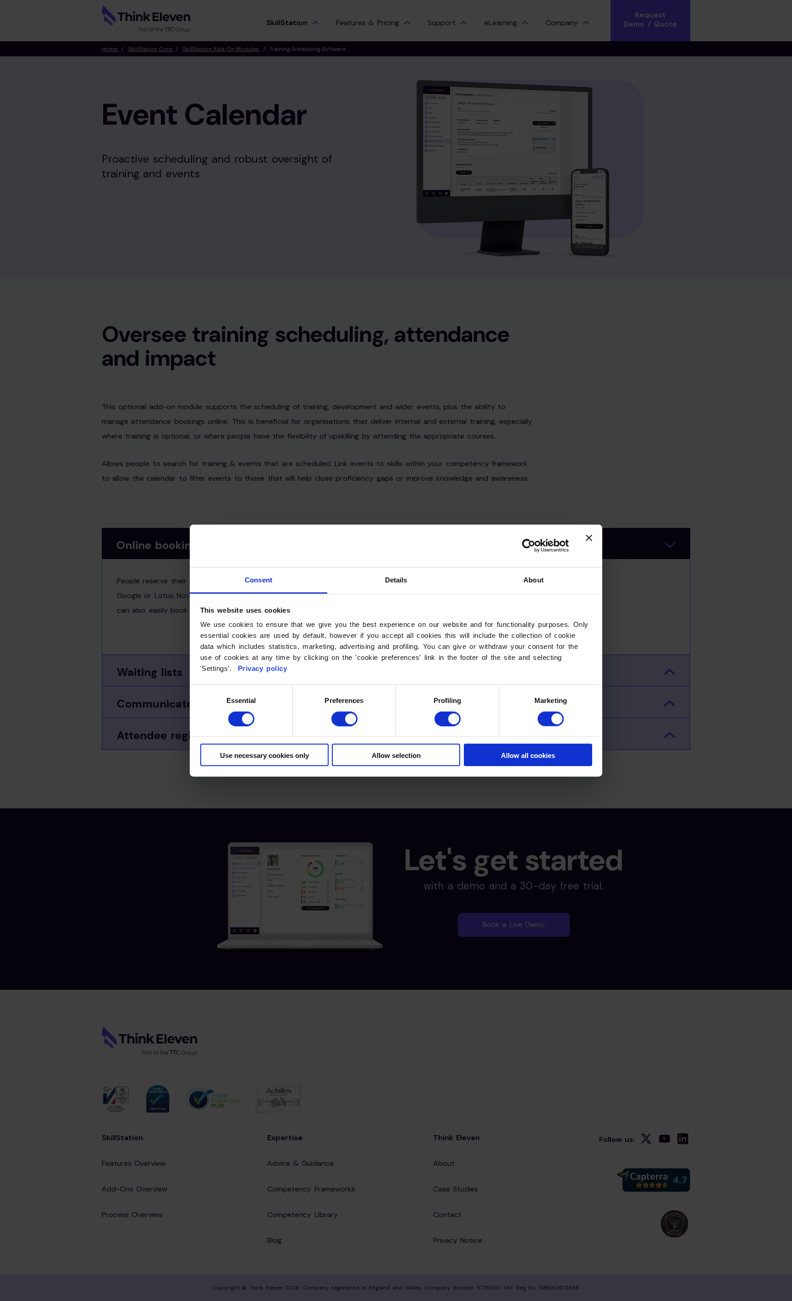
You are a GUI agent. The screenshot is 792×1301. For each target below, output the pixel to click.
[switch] (344, 718)
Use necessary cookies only (264, 755)
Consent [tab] (258, 580)
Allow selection (396, 755)
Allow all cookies (528, 755)
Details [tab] (396, 580)
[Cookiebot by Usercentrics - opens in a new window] (529, 546)
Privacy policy (261, 668)
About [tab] (533, 580)
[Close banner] (589, 546)
